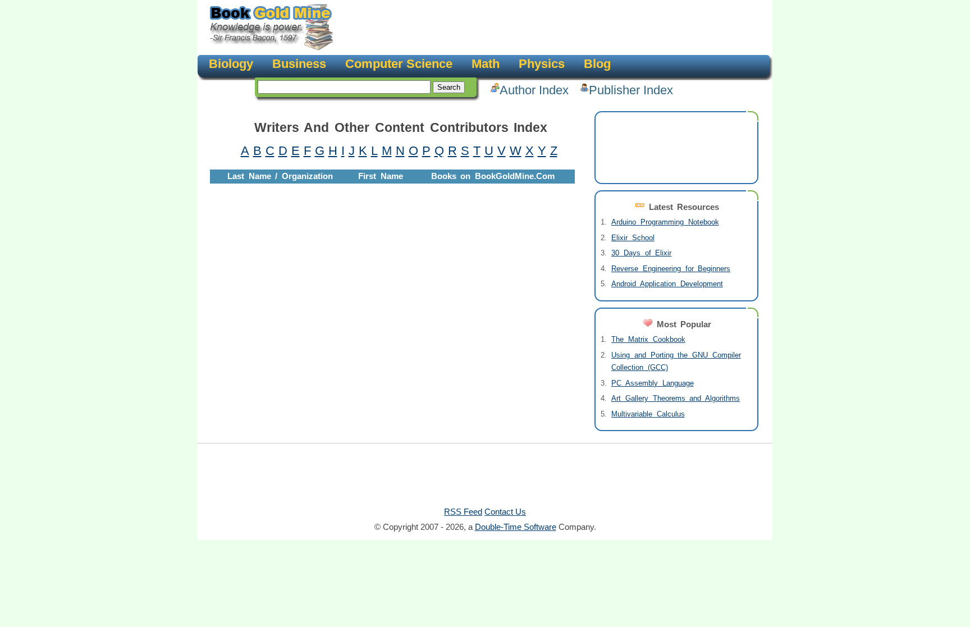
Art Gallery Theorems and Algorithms (675, 398)
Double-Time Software (515, 527)
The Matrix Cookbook (648, 339)
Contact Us (505, 511)
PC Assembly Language (652, 383)
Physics (542, 64)
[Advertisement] (550, 28)
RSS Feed (463, 511)
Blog (597, 64)
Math (486, 64)
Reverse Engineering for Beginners (670, 268)
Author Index (534, 90)
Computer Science (398, 64)
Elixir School (633, 238)
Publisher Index (631, 90)
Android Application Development (667, 284)
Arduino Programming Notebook (665, 222)
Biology (231, 64)
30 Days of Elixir (641, 253)
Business (299, 64)
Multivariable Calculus (648, 414)
